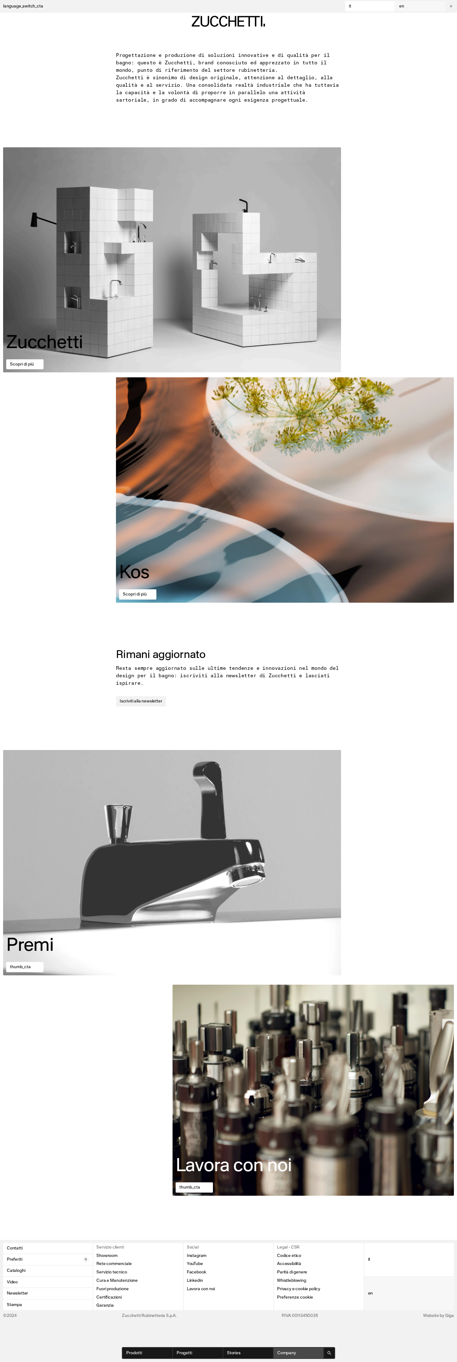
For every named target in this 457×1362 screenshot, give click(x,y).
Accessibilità (289, 1264)
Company (286, 1353)
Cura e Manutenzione (117, 1280)
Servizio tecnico (111, 1272)
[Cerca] (329, 1353)
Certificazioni (109, 1297)
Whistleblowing (291, 1280)
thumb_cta (20, 967)
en (401, 6)
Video (12, 1282)
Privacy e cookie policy (298, 1289)
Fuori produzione (112, 1289)
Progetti (184, 1353)
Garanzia (105, 1305)
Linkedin (195, 1280)
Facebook (196, 1272)
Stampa (14, 1305)
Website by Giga (438, 1316)
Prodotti (134, 1353)
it (350, 6)
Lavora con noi (201, 1289)
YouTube (195, 1264)
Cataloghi (16, 1270)
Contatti (15, 1248)
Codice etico (289, 1256)
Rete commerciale (114, 1264)
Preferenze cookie (295, 1297)
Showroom (107, 1256)
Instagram (196, 1256)
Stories (234, 1353)
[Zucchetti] (228, 21)
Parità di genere (292, 1272)
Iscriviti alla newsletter (141, 701)
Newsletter (17, 1293)
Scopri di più (22, 364)
